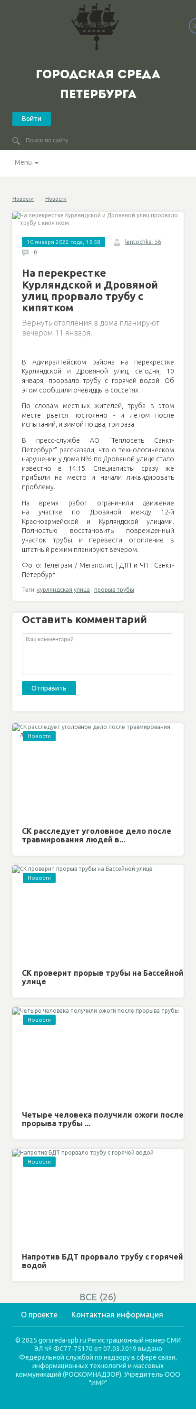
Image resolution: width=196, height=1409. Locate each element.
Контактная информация (117, 1314)
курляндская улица (63, 590)
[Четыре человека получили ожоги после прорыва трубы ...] (98, 1055)
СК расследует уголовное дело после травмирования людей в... (96, 835)
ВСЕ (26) (98, 1296)
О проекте (39, 1314)
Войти (31, 118)
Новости (23, 199)
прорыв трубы (114, 590)
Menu (23, 162)
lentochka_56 (143, 242)
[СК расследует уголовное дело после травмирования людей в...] (98, 771)
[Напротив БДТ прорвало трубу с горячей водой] (98, 1197)
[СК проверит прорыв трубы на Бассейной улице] (98, 913)
